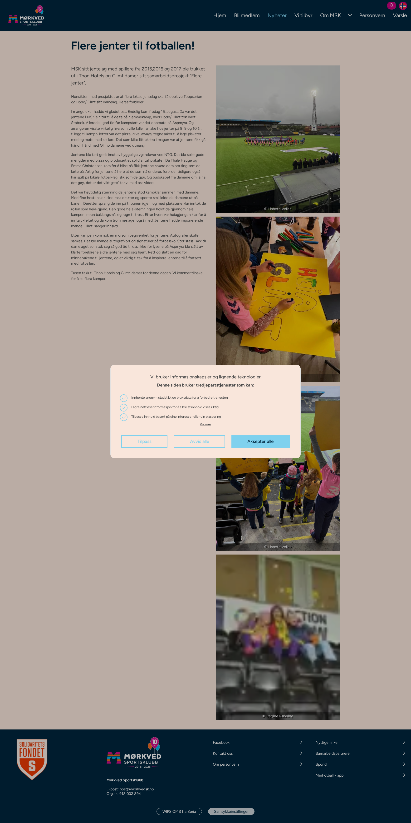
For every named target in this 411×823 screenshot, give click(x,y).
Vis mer (205, 424)
